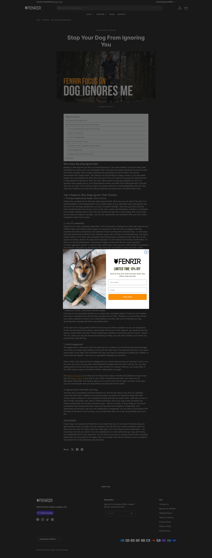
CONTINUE (127, 297)
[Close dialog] (146, 252)
